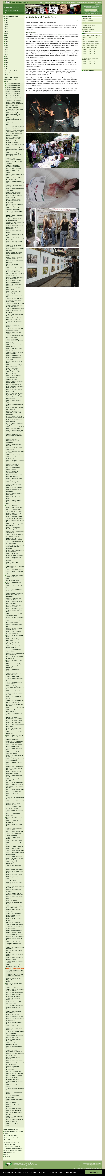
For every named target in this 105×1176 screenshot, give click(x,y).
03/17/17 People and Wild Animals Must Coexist (13, 632)
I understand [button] (93, 1172)
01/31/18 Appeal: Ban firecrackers (12, 563)
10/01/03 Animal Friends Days (14, 1061)
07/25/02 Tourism (11, 1102)
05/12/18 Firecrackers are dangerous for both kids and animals (14, 559)
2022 (6, 25)
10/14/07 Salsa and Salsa (13, 932)
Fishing (68, 2)
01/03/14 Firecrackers (12, 739)
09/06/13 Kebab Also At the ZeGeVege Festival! (13, 752)
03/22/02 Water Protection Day (14, 1119)
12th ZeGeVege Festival (13, 92)
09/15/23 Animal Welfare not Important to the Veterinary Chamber (14, 254)
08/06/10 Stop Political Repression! (12, 862)
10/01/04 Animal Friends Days (14, 1035)
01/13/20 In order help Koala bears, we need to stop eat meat (14, 502)
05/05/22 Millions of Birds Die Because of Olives (14, 372)
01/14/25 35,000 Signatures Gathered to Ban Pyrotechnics (14, 103)
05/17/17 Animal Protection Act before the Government (14, 621)
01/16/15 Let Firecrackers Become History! (13, 710)
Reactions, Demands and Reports (13, 1131)
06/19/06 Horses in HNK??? (14, 987)
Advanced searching (94, 11)
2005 (6, 60)
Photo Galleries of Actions (11, 1129)
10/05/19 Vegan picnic (12, 505)
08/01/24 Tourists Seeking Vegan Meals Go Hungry (13, 138)
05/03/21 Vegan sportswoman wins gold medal (14, 424)
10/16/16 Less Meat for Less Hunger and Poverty (14, 646)
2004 (6, 62)
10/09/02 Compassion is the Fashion (14, 1092)
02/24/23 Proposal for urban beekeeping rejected (14, 292)
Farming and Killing (86, 18)
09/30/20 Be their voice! (12, 455)
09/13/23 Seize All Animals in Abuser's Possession (14, 258)
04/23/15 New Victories (12, 702)
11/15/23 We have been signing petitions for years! (15, 222)
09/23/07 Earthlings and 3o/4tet (15, 936)
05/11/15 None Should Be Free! (15, 700)
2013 (6, 43)
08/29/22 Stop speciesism (13, 343)
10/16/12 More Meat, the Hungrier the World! (13, 803)
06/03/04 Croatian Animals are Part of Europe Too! (14, 1043)
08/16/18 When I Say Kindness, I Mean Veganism (15, 551)
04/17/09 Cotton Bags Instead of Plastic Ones (14, 883)
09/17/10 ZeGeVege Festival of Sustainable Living (14, 859)
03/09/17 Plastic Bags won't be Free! (14, 636)
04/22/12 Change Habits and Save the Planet (14, 828)
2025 (6, 18)
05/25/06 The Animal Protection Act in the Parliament (15, 989)
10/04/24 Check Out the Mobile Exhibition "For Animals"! (15, 127)
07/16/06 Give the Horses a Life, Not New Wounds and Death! (14, 980)
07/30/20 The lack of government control (12, 472)
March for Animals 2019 (12, 96)
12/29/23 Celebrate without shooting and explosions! (13, 208)
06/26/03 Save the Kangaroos (14, 1073)
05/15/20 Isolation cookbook (14, 487)
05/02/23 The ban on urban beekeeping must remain (14, 281)
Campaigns (83, 2)
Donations (99, 2)
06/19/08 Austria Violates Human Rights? (13, 916)
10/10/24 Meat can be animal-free (14, 123)
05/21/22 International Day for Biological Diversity (14, 365)
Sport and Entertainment (12, 77)
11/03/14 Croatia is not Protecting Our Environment (14, 717)
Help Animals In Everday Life (12, 1146)
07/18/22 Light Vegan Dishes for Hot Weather (14, 349)
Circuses (58, 2)
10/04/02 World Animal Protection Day (12, 1096)
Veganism (41, 2)
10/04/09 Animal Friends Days (14, 869)
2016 (6, 37)
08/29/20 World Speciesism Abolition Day (14, 457)
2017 (6, 35)
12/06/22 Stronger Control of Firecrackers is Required (14, 318)
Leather (54, 2)
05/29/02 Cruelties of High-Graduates (13, 1105)
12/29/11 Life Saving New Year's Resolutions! (13, 834)
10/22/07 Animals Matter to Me (14, 930)
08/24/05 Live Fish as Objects (14, 1017)
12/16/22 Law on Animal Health (15, 308)
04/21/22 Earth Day (11, 379)
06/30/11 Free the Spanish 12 (14, 846)
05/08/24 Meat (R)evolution (14, 168)
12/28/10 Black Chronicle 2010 (15, 850)
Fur (51, 2)
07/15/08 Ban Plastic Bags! (13, 913)
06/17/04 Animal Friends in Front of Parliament (13, 1040)
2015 (6, 39)
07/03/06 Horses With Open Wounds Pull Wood (14, 984)
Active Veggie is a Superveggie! (13, 1150)
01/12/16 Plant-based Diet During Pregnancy (13, 673)
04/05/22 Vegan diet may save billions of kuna (14, 381)
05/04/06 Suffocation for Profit (14, 992)
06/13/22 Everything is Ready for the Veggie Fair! (14, 352)
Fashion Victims (9, 75)
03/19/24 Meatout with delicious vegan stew (15, 189)
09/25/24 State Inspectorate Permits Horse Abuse (14, 134)
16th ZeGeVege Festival (13, 83)
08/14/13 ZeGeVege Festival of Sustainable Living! (14, 759)
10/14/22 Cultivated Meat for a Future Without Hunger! (14, 329)
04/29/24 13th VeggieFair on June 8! (14, 171)
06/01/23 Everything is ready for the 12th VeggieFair (15, 274)
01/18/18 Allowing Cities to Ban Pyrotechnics (15, 566)
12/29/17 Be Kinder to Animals (14, 569)
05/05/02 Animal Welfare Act (14, 1108)
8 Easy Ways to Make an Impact (13, 1148)
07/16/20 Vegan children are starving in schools (14, 479)
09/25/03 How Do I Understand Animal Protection (15, 1063)
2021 (6, 27)
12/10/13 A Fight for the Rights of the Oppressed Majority (14, 741)
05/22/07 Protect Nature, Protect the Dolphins (15, 947)
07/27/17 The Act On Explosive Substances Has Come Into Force (14, 610)
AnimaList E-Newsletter (10, 1136)
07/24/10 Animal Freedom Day (89, 47)
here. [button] (75, 1172)
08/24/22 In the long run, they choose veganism (14, 345)
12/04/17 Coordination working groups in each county (15, 579)
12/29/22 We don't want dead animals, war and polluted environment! (14, 300)
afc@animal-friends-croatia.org (93, 1164)
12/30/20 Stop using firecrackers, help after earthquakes (12, 440)
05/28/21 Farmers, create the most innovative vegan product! (15, 417)
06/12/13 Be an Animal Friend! (14, 766)
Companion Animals (75, 2)
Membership (89, 2)
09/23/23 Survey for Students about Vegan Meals (14, 245)
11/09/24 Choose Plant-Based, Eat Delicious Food (14, 110)
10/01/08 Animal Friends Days (14, 897)
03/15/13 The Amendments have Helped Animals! (13, 772)
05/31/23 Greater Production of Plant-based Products (14, 278)
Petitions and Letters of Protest (12, 1138)
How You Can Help (9, 1144)
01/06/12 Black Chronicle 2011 (14, 831)
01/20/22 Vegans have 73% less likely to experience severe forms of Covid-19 (15, 386)
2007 (6, 56)
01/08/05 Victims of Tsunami (14, 1026)
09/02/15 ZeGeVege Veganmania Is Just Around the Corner (15, 687)
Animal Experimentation (12, 73)
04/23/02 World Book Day (13, 1110)
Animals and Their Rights (12, 7)
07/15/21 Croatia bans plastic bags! (14, 404)
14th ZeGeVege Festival (13, 87)
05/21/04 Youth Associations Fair (14, 1047)
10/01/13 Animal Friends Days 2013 (14, 749)
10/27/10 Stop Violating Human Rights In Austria (15, 853)
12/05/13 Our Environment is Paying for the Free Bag (14, 745)
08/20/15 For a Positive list (13, 691)
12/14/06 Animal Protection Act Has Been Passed (14, 958)
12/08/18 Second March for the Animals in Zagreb (14, 542)
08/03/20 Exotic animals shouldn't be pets (13, 468)
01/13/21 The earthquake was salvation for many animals (14, 431)
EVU (21, 1168)
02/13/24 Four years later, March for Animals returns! (13, 192)
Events (6, 1133)
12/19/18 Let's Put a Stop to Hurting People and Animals (14, 538)
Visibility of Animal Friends (88, 25)
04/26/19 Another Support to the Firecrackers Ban (15, 521)
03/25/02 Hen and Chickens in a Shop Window (14, 1116)
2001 (6, 68)
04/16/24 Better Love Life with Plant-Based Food (14, 178)
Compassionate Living (11, 10)
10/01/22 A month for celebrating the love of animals (14, 340)
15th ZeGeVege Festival (13, 85)
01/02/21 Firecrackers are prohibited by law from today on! (14, 435)
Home (7, 5)
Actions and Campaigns (11, 16)
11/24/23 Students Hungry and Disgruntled (14, 215)
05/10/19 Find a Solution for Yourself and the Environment (14, 517)
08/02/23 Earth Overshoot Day (14, 268)
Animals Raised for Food (12, 71)
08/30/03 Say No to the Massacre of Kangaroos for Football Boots (13, 1068)
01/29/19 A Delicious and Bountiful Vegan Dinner (13, 528)
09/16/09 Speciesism (12, 877)
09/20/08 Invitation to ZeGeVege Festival (12, 899)
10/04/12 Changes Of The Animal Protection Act (13, 807)
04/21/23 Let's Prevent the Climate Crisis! (13, 285)
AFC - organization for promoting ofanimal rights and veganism (91, 7)
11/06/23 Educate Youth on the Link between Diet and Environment (14, 227)
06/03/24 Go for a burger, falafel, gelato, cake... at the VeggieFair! (13, 154)
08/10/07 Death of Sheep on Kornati (14, 939)
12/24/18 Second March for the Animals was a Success (14, 535)
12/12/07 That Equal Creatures (14, 924)
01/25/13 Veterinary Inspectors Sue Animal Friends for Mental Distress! (14, 786)
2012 (6, 46)
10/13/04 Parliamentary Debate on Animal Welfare (15, 1032)
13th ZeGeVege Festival (13, 89)
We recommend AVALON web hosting (92, 13)
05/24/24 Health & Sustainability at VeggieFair (14, 158)
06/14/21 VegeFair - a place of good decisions (14, 408)
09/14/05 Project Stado (12, 1014)
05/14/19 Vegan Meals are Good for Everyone (13, 514)
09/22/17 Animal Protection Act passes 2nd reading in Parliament (14, 594)
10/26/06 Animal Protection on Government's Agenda (14, 965)
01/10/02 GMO (10, 1126)
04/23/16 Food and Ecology (14, 664)
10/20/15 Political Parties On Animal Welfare (14, 683)
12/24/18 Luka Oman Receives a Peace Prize (15, 531)
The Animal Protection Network (12, 1142)
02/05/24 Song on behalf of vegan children (13, 196)
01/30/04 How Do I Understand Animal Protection (15, 1054)
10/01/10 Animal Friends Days (14, 856)
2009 (6, 52)
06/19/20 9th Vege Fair (12, 482)
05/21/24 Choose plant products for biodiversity (13, 165)
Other (7, 81)
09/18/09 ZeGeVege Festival (14, 875)
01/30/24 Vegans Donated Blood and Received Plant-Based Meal (13, 201)
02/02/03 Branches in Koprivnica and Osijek (12, 1078)
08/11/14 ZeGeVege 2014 (13, 722)
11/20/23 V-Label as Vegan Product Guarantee (13, 219)
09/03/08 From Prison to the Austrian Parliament (14, 906)
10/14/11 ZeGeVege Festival (14, 841)
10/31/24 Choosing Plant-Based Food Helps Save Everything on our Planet (13, 114)
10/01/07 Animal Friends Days (14, 934)
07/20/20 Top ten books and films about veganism (14, 475)
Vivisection (47, 2)
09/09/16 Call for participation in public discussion (15, 653)
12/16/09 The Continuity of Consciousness (13, 866)
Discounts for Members (88, 29)
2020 (6, 29)
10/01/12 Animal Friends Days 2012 (14, 811)
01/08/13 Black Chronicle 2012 (15, 789)
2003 (6, 64)
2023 (6, 22)
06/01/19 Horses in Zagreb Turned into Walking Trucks (14, 510)
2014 (6, 41)
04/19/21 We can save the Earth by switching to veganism (15, 427)
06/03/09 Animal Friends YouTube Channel (13, 879)
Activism (7, 13)
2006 (6, 58)
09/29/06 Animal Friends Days (15, 968)
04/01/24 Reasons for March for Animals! (15, 185)
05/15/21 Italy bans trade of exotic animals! (13, 420)
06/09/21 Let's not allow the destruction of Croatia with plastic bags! (14, 413)
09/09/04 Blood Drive (12, 1037)
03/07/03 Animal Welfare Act (14, 1075)
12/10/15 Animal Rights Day (14, 676)
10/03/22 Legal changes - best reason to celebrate (14, 336)
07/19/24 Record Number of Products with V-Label (14, 141)
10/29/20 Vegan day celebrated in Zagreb (15, 452)
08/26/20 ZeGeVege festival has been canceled (15, 461)
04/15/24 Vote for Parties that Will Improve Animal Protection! (15, 182)
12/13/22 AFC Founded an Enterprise (13, 311)
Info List (94, 2)
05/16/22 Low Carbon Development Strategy (12, 369)
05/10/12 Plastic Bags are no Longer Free (14, 825)
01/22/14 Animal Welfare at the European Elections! (14, 736)
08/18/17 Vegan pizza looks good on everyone (14, 602)
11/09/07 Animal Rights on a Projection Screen (14, 927)
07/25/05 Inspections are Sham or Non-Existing (15, 1019)
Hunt (65, 2)
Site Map (87, 11)
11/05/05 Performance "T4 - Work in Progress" (14, 1002)
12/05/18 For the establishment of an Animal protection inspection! (15, 547)
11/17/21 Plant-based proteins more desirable (14, 397)
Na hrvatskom (98, 4)
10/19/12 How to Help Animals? (15, 801)
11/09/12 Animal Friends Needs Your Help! (15, 798)
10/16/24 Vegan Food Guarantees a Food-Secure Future (14, 119)
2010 (6, 50)
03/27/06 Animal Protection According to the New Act (13, 995)
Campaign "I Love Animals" (13, 100)
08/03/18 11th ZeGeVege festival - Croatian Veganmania (14, 554)
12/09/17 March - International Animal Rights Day (14, 576)
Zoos (62, 2)
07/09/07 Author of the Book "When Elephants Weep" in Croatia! (14, 943)
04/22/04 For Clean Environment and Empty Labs (14, 1050)
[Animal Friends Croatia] (16, 2)
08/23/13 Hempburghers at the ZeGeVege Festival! (14, 756)
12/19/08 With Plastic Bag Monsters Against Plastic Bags (14, 894)
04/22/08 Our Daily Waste (13, 922)
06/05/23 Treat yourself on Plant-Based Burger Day (13, 270)
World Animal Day (86, 31)
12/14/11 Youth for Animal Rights (13, 838)
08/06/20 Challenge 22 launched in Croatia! (12, 464)
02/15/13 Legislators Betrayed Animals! (14, 779)
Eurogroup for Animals (28, 1168)
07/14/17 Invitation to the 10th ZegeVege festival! (14, 614)
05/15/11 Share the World (13, 848)
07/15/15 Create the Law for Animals (14, 693)
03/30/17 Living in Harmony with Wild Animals (14, 628)
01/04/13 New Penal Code (13, 791)
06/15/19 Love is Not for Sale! (14, 507)
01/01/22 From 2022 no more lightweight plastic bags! (14, 394)
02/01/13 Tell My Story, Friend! (14, 782)
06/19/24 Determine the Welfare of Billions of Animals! (15, 145)
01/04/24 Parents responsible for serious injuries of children (14, 205)
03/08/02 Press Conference (14, 1124)
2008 (6, 54)
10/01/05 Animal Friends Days (14, 1005)
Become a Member (9, 1152)
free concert (61, 35)
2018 (6, 33)
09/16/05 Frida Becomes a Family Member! (13, 1011)
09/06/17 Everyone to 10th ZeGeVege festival (13, 598)
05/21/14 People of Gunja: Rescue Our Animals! (13, 729)
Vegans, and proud (86, 27)
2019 (6, 31)
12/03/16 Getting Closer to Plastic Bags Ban (13, 643)
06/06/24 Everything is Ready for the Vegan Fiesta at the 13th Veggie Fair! (15, 149)
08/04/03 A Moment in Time (13, 1071)
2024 (6, 20)
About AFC (7, 1140)
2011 (6, 48)
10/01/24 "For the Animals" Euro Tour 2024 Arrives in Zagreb (15, 130)
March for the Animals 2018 (14, 98)
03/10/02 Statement (11, 1122)
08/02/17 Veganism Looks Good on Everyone (13, 606)
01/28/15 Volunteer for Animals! (15, 708)
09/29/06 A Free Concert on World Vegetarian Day (15, 974)
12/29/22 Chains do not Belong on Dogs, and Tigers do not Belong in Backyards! (15, 305)
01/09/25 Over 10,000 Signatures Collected (12, 106)
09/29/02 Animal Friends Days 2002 (91, 68)
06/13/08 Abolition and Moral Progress (14, 919)
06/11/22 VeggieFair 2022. (13, 355)
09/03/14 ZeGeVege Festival (14, 720)
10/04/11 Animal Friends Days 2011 (90, 43)
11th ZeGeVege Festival (13, 94)
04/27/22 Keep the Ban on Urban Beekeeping (13, 376)
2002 (6, 66)
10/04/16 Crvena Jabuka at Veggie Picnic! (13, 650)
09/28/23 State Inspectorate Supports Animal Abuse (14, 242)
